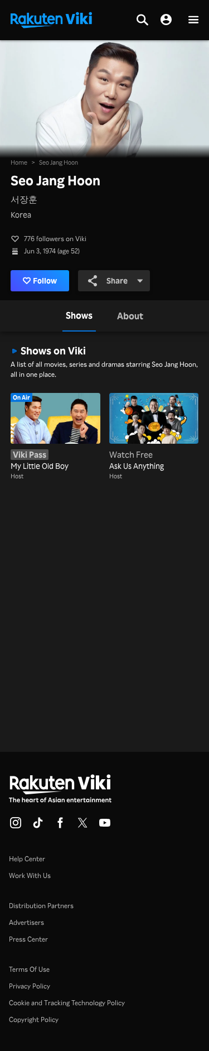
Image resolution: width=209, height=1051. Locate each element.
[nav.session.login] (166, 20)
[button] (193, 20)
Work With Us (30, 875)
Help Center (27, 859)
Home (19, 162)
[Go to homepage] (51, 19)
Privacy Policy (29, 986)
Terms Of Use (29, 969)
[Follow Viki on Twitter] (82, 826)
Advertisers (26, 922)
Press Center (28, 939)
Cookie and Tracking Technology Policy (67, 1003)
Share (117, 280)
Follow (45, 280)
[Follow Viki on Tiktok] (38, 826)
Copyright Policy (34, 1019)
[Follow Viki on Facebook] (60, 826)
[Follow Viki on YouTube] (104, 826)
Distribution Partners (41, 905)
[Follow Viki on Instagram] (15, 826)
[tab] (79, 316)
